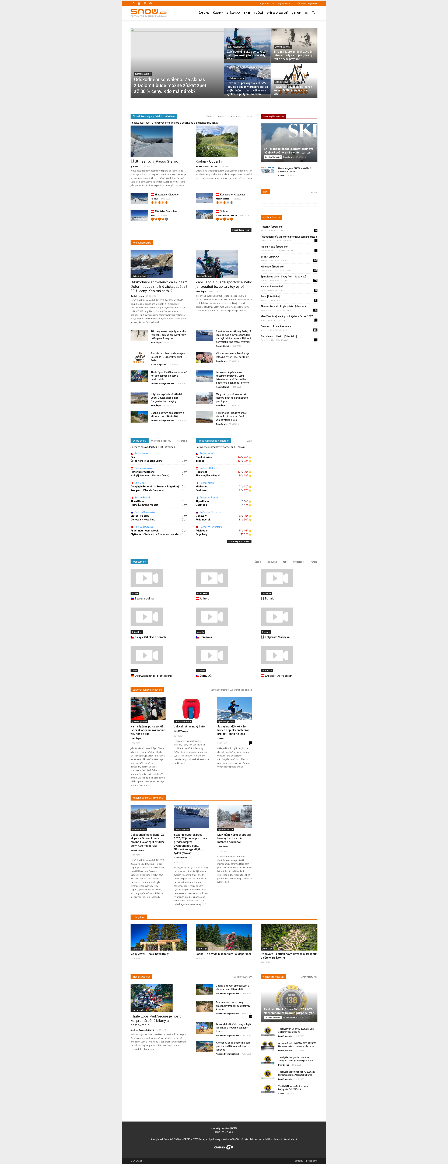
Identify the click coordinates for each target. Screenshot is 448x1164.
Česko (209, 116)
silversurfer (266, 240)
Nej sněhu (182, 441)
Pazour (154, 198)
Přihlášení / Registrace (307, 3)
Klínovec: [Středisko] (272, 266)
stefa (263, 290)
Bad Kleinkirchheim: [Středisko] (279, 336)
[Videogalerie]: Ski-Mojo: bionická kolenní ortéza (289, 236)
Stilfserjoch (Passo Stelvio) (157, 161)
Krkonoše (201, 670)
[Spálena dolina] (159, 578)
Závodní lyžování (282, 47)
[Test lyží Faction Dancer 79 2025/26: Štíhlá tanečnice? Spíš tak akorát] (268, 1074)
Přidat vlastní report (241, 230)
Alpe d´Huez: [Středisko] (274, 246)
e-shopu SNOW (231, 1139)
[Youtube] (150, 3)
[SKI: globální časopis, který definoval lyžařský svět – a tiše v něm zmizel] (289, 144)
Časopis (204, 12)
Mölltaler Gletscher (166, 211)
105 (315, 310)
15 (316, 340)
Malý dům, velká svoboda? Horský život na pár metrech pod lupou (232, 398)
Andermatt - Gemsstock (145, 530)
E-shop (296, 12)
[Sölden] (204, 214)
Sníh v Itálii (140, 482)
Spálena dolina (144, 598)
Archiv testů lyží (309, 977)
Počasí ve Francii (208, 497)
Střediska (233, 12)
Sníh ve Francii (142, 497)
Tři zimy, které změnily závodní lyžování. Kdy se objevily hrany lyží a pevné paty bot (168, 335)
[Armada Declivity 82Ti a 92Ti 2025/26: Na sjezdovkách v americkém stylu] (268, 1046)
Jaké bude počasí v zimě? (239, 541)
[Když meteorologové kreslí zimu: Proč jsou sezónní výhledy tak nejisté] (204, 417)
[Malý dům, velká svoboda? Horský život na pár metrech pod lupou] (204, 398)
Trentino (266, 632)
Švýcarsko (298, 561)
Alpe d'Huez (137, 501)
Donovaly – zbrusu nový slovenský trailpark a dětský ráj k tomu (233, 1006)
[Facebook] (133, 3)
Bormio (269, 598)
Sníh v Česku (141, 453)
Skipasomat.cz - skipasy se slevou (275, 3)
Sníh (247, 12)
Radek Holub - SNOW (206, 166)
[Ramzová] (224, 617)
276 (315, 280)
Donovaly (201, 516)
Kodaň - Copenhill (210, 161)
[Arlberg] (224, 578)
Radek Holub (137, 296)
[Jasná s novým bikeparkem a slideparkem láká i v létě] (139, 417)
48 (316, 290)
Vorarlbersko (202, 593)
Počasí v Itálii (206, 482)
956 (315, 270)
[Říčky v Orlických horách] (159, 617)
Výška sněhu (139, 440)
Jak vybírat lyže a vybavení (147, 689)
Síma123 (264, 340)
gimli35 (134, 166)
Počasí (258, 12)
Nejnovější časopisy (273, 116)
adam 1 (264, 330)
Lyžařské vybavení (139, 721)
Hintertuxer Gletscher (167, 194)
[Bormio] (289, 578)
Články (218, 12)
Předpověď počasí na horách (213, 440)
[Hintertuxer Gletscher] (139, 199)
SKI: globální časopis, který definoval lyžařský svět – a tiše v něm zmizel (289, 150)
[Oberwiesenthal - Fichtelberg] (159, 655)
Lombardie (266, 593)
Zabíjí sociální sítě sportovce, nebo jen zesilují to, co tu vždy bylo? (224, 284)
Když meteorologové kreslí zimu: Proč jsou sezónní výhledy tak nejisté (231, 416)
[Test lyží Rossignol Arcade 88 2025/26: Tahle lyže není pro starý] (268, 1060)
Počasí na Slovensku (210, 512)
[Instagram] (139, 3)
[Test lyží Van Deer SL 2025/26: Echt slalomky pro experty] (268, 1031)
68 (316, 230)
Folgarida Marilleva (277, 637)
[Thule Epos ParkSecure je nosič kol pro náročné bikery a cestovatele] (139, 376)
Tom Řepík (201, 291)
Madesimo (202, 486)
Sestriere (201, 490)
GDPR (234, 1128)
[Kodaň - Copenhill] (224, 141)
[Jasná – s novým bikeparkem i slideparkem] (224, 944)
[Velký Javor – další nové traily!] (159, 945)
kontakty (215, 1128)
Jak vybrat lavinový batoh (190, 726)
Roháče (135, 593)
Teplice (200, 460)
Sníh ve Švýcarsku (144, 527)
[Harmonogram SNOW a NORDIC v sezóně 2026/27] (268, 171)
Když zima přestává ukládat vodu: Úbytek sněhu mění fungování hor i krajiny (166, 398)
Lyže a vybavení (277, 12)
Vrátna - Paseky (140, 516)
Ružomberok (203, 519)
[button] (313, 10)
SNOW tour (136, 949)
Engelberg (202, 534)
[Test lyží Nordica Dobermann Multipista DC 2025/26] (268, 1089)
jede (263, 320)
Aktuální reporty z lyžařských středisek (154, 116)
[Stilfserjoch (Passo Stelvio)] (159, 141)
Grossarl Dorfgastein (278, 675)
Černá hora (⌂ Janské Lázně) (147, 460)
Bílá (133, 457)
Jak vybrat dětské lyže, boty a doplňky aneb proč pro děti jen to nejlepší (233, 730)
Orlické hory (137, 632)
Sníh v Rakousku (143, 468)
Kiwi (153, 215)
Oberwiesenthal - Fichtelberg (153, 675)
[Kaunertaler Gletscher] (204, 198)
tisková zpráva (158, 364)
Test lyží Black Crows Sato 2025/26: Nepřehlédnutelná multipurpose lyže (289, 1011)
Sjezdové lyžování (236, 47)
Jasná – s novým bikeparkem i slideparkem (223, 954)
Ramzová (206, 637)
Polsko (221, 116)
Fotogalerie (139, 917)
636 (315, 260)
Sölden (224, 211)
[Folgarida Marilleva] (289, 617)
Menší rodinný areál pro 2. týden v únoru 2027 (287, 316)
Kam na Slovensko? (272, 286)
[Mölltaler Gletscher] (139, 216)
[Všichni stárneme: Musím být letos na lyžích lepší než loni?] (204, 357)
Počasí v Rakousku (209, 468)
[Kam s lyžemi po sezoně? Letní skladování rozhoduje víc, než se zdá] (148, 708)
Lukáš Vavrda (181, 731)
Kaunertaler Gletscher (232, 194)
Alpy (249, 441)
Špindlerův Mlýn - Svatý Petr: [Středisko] (283, 276)
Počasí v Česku (207, 453)
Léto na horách (282, 82)
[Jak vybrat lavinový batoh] (191, 708)
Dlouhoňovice (204, 457)
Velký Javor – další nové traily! (150, 954)
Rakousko (236, 116)
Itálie (249, 116)
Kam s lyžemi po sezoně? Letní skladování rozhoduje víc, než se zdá (148, 730)
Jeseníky (200, 632)
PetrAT (264, 260)
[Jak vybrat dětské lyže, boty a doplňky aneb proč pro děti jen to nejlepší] (234, 708)
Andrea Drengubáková (162, 383)
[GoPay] (224, 1148)
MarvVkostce (222, 198)
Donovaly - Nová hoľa (143, 519)
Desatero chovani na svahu (276, 326)
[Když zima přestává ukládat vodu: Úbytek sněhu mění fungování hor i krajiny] (139, 398)
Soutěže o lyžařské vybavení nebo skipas (231, 689)
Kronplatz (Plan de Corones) (147, 490)
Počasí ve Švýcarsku (210, 527)
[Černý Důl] (224, 655)
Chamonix (201, 505)
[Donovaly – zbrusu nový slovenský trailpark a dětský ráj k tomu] (289, 944)
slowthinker (266, 270)
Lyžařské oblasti (143, 74)
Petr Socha (283, 1064)
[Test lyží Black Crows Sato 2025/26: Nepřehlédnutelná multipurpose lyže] (289, 1004)
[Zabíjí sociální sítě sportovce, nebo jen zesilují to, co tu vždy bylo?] (247, 43)
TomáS (264, 280)
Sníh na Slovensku (144, 512)
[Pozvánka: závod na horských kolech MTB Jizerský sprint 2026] (294, 78)
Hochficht (201, 471)
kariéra (226, 1128)
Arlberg (204, 598)
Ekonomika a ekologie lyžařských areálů (284, 306)
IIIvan (263, 230)
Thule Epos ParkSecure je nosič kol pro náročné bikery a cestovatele (169, 376)
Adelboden (202, 530)
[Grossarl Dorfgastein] (289, 655)
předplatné (311, 1160)
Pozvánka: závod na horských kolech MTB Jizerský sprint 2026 (168, 357)
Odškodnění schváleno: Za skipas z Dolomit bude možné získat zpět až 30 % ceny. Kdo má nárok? (159, 286)
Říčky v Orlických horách (150, 637)
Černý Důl (206, 675)
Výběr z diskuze (271, 217)
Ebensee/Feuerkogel (208, 475)
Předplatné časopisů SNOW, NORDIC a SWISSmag (178, 1139)
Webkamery (139, 561)
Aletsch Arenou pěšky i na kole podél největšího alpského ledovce (233, 1046)
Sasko (134, 670)
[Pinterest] (144, 3)
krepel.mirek (267, 250)
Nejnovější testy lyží (273, 976)
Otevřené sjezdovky (161, 441)
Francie (313, 561)
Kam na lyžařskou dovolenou (148, 798)
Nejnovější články (142, 242)
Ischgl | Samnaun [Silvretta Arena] (150, 475)
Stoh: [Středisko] (270, 296)
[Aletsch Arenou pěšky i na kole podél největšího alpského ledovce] (204, 1047)
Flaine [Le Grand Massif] (145, 505)
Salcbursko (267, 670)
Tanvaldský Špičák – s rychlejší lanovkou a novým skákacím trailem (233, 1028)
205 (315, 330)
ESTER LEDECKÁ (270, 256)
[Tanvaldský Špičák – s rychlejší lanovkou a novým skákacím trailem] (204, 1028)
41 (316, 300)
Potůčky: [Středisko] (272, 226)
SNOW (281, 175)
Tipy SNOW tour (141, 976)
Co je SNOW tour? (243, 977)
